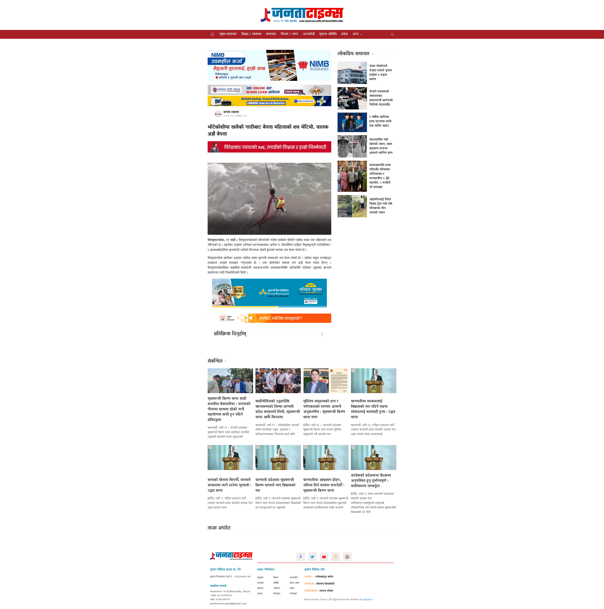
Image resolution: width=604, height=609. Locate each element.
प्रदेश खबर (294, 583)
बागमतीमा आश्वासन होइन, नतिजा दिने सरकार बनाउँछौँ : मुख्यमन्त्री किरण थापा (323, 485)
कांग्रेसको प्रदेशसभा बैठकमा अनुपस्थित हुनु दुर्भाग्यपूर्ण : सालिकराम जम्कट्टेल (371, 481)
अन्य (355, 34)
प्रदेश (344, 34)
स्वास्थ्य (260, 588)
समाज (260, 593)
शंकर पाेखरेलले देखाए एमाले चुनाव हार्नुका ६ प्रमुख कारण (380, 72)
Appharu (368, 599)
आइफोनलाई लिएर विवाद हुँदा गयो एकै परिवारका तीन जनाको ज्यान (380, 206)
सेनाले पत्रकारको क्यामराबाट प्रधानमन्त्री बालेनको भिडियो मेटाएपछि (381, 98)
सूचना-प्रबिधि (328, 34)
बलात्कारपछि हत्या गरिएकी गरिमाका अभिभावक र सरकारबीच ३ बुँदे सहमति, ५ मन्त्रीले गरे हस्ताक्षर (380, 176)
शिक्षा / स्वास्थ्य (251, 34)
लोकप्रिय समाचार (353, 54)
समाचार (271, 34)
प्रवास (292, 588)
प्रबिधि (276, 583)
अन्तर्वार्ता (309, 34)
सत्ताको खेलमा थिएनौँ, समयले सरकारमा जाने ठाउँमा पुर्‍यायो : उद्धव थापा (229, 485)
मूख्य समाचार (228, 34)
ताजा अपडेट (219, 528)
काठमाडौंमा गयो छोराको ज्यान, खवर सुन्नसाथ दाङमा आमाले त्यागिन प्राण (380, 146)
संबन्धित (215, 361)
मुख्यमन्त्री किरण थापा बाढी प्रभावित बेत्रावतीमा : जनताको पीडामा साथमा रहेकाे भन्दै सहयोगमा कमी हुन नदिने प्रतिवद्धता (229, 409)
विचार (275, 577)
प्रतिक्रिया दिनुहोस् (230, 334)
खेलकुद (276, 593)
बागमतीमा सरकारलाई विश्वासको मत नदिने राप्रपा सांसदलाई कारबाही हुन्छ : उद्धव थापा (373, 409)
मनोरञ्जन (293, 593)
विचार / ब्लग (289, 34)
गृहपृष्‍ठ (260, 577)
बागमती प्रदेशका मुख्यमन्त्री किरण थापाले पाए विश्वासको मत (275, 485)
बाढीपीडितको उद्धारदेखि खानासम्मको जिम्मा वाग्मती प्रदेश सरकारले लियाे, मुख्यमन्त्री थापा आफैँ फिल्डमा (277, 409)
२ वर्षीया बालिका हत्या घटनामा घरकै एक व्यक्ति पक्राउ (380, 121)
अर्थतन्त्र (276, 588)
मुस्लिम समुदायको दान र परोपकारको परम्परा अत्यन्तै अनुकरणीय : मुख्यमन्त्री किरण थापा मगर (324, 409)
